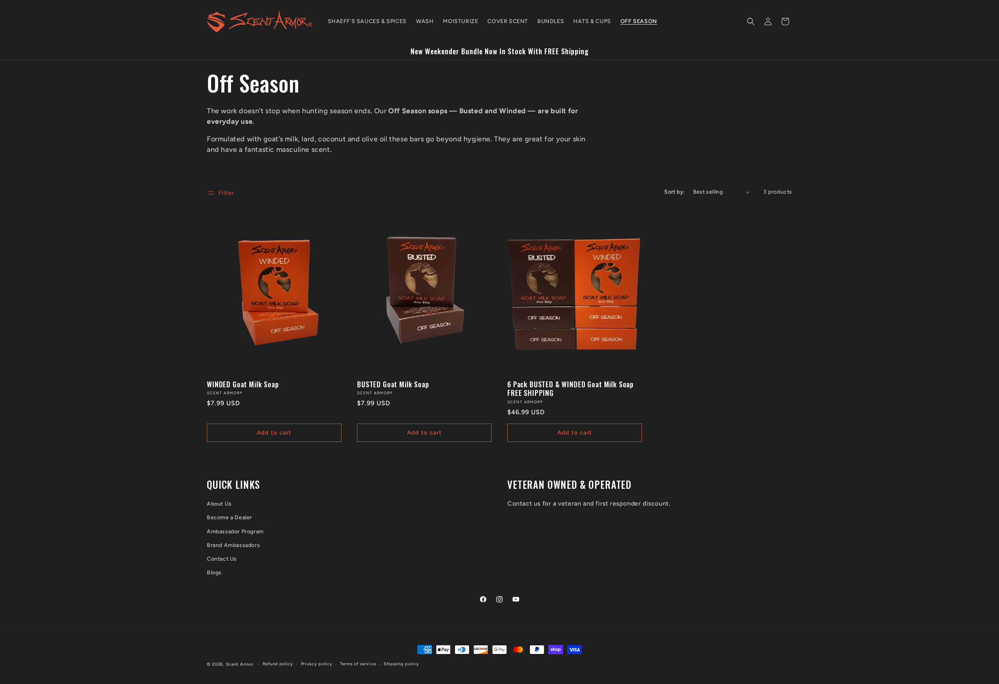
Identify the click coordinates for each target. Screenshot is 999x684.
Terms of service (358, 663)
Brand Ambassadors (233, 545)
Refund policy (278, 663)
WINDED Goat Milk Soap (243, 384)
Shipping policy (401, 663)
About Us (219, 504)
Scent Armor (240, 664)
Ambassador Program (235, 531)
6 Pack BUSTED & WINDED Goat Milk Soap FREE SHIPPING (570, 388)
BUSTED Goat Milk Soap (393, 384)
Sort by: (674, 192)
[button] (750, 21)
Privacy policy (316, 663)
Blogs (214, 572)
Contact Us (222, 559)
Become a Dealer (229, 517)
